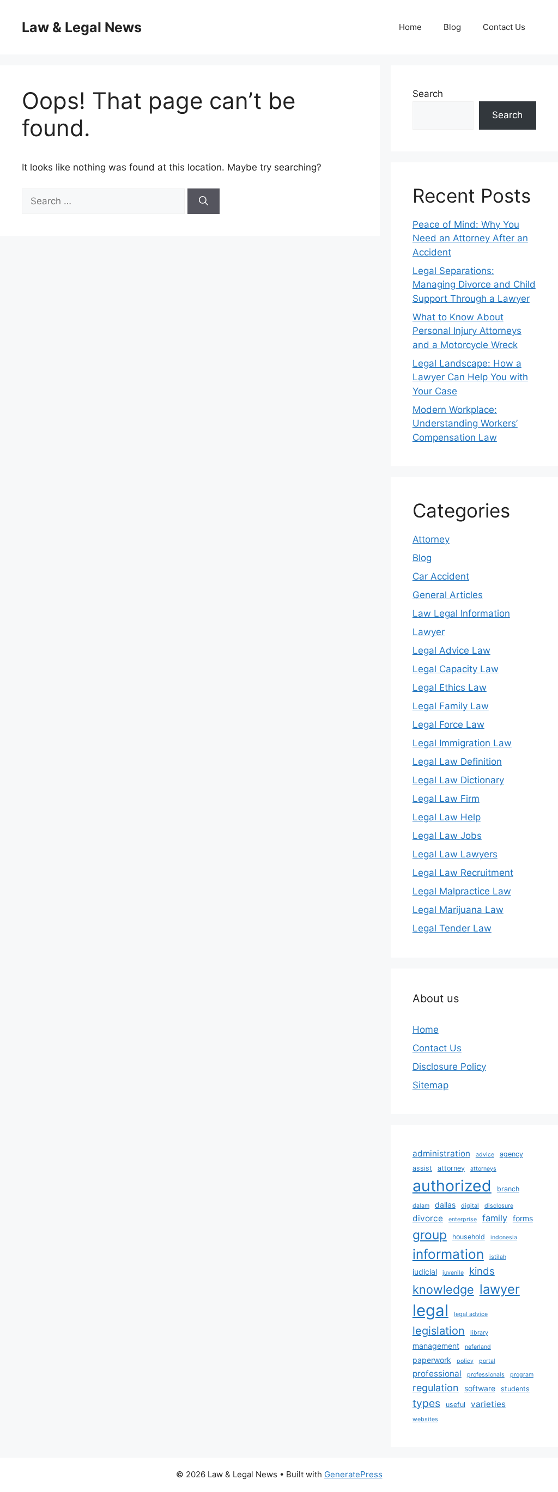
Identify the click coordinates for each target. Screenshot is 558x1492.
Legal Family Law (451, 706)
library (479, 1332)
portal (487, 1361)
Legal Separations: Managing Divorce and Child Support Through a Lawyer (474, 284)
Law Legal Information (461, 613)
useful (455, 1404)
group (430, 1235)
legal (430, 1310)
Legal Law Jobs (447, 835)
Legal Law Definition (457, 761)
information (448, 1254)
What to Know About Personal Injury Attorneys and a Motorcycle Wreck (467, 331)
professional (437, 1373)
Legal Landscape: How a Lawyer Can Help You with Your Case (470, 377)
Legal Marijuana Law (458, 909)
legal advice (471, 1314)
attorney (451, 1168)
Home (410, 27)
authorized (452, 1185)
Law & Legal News (82, 27)
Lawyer (429, 631)
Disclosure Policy (449, 1066)
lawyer (500, 1289)
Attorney (431, 539)
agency (511, 1154)
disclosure (498, 1205)
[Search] (203, 201)
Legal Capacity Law (456, 668)
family (494, 1218)
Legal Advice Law (451, 650)
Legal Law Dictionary (458, 780)
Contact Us (504, 27)
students (515, 1389)
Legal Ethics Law (450, 687)
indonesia (503, 1237)
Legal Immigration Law (462, 743)
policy (465, 1361)
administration (441, 1153)
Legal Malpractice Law (462, 891)
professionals (486, 1374)
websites (425, 1419)
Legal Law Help (447, 817)
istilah (497, 1256)
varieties (488, 1404)
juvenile (453, 1272)
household (468, 1237)
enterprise (462, 1219)
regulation (436, 1387)
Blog (452, 27)
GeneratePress (353, 1474)
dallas (445, 1204)
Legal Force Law (448, 724)
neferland (478, 1346)
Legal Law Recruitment (463, 872)
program (521, 1374)
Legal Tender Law (452, 928)
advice (485, 1154)
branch (508, 1189)
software (479, 1388)
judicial (425, 1271)
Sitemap (430, 1085)
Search (428, 93)
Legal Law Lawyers (455, 854)
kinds (482, 1271)
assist (422, 1168)
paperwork (432, 1360)
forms (523, 1218)
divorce (428, 1218)
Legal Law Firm (446, 798)
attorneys (483, 1168)
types (426, 1403)
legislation (439, 1330)
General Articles (448, 594)
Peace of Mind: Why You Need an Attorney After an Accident (470, 238)
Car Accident (441, 576)
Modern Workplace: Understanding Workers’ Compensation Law (465, 423)
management (436, 1345)
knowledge (443, 1289)
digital (470, 1205)
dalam (421, 1205)
